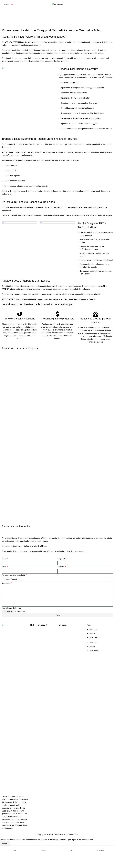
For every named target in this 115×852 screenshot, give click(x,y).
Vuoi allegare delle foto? (11, 608)
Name (4, 559)
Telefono (61, 567)
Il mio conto (93, 637)
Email (4, 567)
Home (4, 18)
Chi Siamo (93, 630)
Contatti (92, 634)
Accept (5, 843)
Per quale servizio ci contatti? (13, 575)
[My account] (112, 4)
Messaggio (6, 583)
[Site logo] (57, 4)
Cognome (62, 559)
